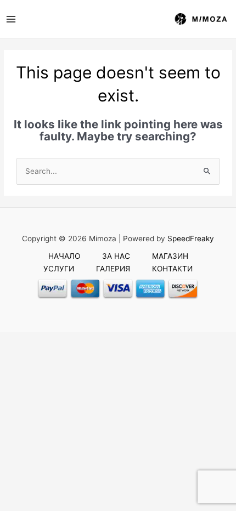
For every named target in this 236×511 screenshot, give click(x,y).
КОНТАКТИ (172, 268)
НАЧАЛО (64, 256)
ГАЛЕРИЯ (113, 268)
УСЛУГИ (58, 268)
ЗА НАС (116, 256)
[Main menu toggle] (10, 19)
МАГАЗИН (170, 256)
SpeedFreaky (190, 238)
